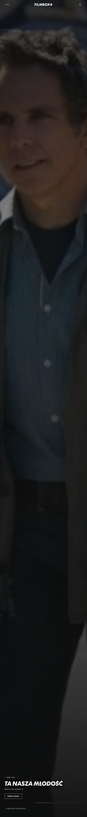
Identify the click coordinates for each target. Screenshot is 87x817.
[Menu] (7, 4)
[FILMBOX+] (43, 4)
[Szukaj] (79, 4)
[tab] (38, 803)
